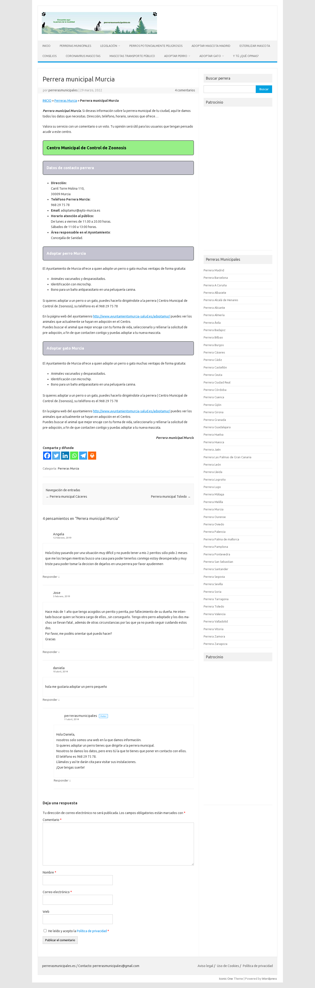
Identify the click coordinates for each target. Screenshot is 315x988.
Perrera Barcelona (216, 277)
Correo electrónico (57, 892)
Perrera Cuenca (214, 397)
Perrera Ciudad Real (217, 382)
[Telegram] (83, 456)
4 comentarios (185, 90)
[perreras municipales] (99, 33)
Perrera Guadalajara (217, 427)
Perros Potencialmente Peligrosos (155, 45)
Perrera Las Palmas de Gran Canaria (227, 457)
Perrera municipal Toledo (171, 496)
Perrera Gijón (212, 404)
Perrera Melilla (213, 501)
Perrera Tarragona (216, 599)
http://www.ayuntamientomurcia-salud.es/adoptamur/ (131, 316)
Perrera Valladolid (216, 621)
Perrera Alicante (214, 307)
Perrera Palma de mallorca (221, 539)
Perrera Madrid (214, 270)
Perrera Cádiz (213, 359)
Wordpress (269, 978)
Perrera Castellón (215, 367)
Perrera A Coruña (215, 285)
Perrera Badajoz (215, 330)
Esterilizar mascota (255, 45)
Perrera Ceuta (213, 374)
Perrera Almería (214, 315)
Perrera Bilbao (213, 337)
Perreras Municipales (75, 45)
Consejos (49, 55)
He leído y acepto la (78, 931)
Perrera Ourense (215, 516)
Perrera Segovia (214, 576)
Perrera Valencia (215, 614)
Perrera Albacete (215, 292)
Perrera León (212, 464)
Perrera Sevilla (213, 584)
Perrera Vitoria (213, 629)
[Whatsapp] (74, 456)
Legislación (108, 45)
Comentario (52, 820)
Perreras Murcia (65, 100)
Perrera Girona (213, 412)
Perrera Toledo (214, 606)
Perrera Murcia (213, 509)
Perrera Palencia (215, 531)
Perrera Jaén (212, 449)
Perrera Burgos (214, 345)
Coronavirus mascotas (83, 55)
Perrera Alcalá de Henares (221, 300)
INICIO (47, 100)
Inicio (46, 45)
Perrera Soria (212, 591)
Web (46, 911)
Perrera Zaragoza (215, 643)
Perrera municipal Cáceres (66, 496)
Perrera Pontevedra (217, 554)
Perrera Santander (216, 569)
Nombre (49, 872)
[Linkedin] (65, 456)
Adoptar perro (175, 55)
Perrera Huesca (214, 442)
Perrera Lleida (213, 471)
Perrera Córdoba (215, 389)
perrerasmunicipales (63, 90)
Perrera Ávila (212, 322)
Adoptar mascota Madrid (211, 45)
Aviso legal (205, 966)
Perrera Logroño (215, 479)
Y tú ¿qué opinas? (246, 55)
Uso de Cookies (228, 966)
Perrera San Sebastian (218, 561)
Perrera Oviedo (214, 524)
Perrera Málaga (214, 494)
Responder (50, 576)
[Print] (92, 456)
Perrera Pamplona (216, 546)
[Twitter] (56, 456)
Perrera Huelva (213, 434)
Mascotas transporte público (132, 55)
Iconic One (226, 978)
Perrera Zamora (214, 636)
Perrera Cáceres (214, 352)
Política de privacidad (92, 931)
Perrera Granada (215, 419)
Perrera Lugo (212, 486)
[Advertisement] (238, 180)
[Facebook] (47, 456)
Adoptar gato (210, 55)
